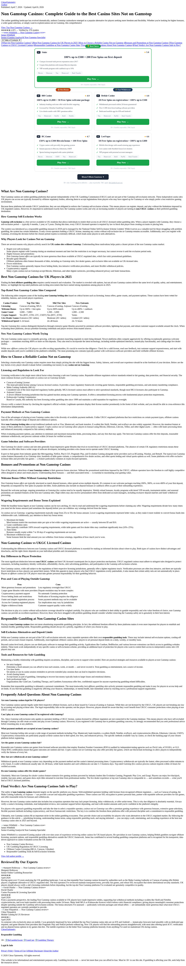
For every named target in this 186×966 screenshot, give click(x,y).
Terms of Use (20, 951)
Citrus (8, 2)
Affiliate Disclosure (34, 951)
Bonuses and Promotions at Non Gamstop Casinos (146, 43)
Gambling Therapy (44, 940)
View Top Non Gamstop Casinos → (16, 27)
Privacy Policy (7, 951)
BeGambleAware (14, 940)
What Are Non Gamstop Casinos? (16, 43)
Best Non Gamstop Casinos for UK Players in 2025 (55, 43)
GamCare (28, 940)
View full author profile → (12, 856)
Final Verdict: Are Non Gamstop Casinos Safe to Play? (156, 45)
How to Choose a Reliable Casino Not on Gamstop (100, 43)
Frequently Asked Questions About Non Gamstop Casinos (106, 45)
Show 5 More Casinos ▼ (93, 177)
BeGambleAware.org (115, 183)
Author (4, 5)
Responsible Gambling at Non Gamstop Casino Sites (56, 45)
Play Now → (93, 79)
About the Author (50, 951)
